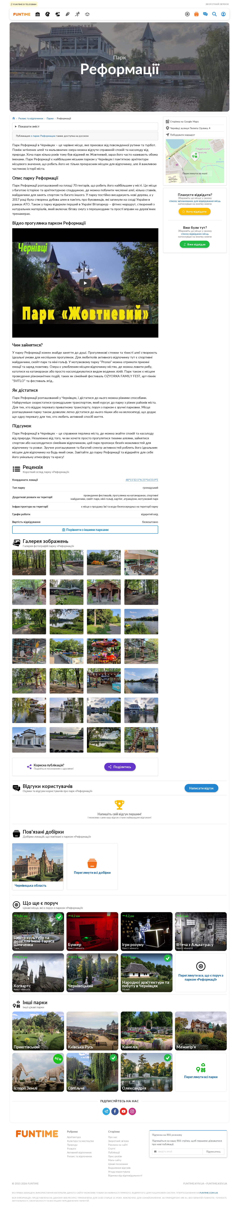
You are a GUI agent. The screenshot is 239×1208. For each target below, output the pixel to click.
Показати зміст (29, 126)
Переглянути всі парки (200, 1077)
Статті (111, 1148)
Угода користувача (119, 1171)
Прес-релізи (115, 1156)
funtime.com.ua (209, 1192)
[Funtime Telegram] (107, 1111)
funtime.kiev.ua (216, 1183)
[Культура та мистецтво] (47, 14)
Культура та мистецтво (80, 1140)
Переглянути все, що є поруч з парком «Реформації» (200, 977)
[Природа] (57, 14)
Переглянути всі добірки (92, 872)
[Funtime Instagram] (133, 1111)
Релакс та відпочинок (30, 118)
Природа (72, 1144)
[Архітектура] (37, 14)
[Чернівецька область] (37, 862)
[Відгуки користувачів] (205, 14)
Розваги (71, 1148)
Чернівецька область (30, 885)
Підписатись (213, 1151)
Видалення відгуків (119, 1167)
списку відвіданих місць (195, 233)
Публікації (114, 1152)
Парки (50, 118)
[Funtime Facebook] (115, 1111)
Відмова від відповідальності (125, 1175)
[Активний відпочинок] (77, 14)
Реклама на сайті (118, 1144)
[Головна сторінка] (13, 118)
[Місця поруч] (187, 14)
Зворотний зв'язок (217, 4)
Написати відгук (201, 788)
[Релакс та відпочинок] (87, 14)
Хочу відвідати (196, 211)
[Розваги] (67, 14)
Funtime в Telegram (24, 4)
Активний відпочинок (79, 1152)
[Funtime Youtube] (124, 1111)
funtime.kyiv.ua (194, 1183)
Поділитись (122, 767)
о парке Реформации (43, 135)
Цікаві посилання (118, 1163)
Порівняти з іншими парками (87, 530)
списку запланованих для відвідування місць (195, 200)
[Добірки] (196, 14)
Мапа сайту (114, 1160)
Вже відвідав (196, 244)
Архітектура (74, 1137)
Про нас (112, 1137)
